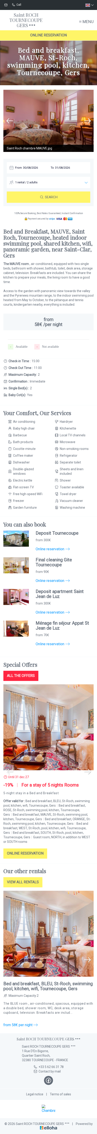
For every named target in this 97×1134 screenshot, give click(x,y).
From (18, 167)
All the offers (21, 675)
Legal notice (34, 1094)
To (52, 167)
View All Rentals (23, 882)
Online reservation (48, 35)
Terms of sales (60, 1094)
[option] (48, 121)
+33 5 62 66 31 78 (51, 1067)
